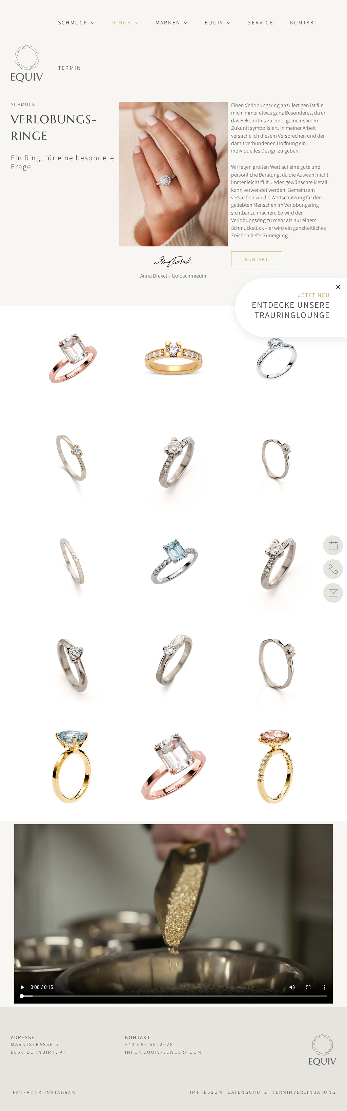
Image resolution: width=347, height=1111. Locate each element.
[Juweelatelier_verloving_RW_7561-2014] (72, 665)
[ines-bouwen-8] (72, 563)
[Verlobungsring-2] (72, 766)
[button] (92, 23)
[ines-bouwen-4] (173, 461)
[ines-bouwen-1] (72, 461)
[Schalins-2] (173, 563)
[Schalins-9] (173, 360)
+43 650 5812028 (149, 1044)
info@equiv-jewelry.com (163, 1052)
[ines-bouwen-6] (275, 461)
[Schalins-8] (72, 360)
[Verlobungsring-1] (275, 766)
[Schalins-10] (275, 360)
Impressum (206, 1092)
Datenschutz (248, 1092)
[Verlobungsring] (173, 766)
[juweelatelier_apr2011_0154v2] (173, 665)
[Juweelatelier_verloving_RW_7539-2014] (275, 563)
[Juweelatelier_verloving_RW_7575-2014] (275, 665)
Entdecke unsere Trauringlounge (291, 309)
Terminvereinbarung (304, 1092)
